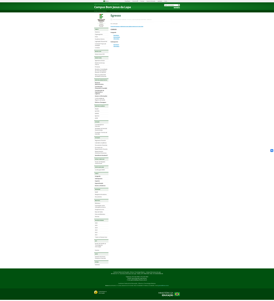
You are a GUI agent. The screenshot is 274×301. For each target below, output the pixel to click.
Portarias (97, 67)
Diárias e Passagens (100, 102)
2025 (96, 225)
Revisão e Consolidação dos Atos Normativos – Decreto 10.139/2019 (101, 70)
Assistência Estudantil (101, 155)
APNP (96, 118)
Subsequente (98, 178)
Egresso (97, 116)
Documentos (98, 197)
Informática (116, 38)
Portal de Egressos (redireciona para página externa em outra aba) (127, 26)
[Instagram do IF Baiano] (179, 8)
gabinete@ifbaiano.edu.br (163, 285)
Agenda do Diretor (100, 60)
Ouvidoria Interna (99, 39)
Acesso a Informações (101, 96)
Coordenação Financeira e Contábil (101, 87)
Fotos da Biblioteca (100, 214)
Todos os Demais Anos (101, 237)
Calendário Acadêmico (101, 143)
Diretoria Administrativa (99, 83)
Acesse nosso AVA (100, 54)
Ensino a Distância (100, 185)
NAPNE (97, 113)
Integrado (97, 176)
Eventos (97, 250)
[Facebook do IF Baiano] (174, 8)
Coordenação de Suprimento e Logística (99, 92)
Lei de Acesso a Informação (102, 292)
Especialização (99, 183)
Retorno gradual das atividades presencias (100, 75)
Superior (97, 181)
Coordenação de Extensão (99, 125)
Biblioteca (97, 203)
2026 (96, 223)
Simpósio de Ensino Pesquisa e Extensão (100, 257)
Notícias (97, 216)
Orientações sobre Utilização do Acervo (100, 206)
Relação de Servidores (101, 194)
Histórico (97, 32)
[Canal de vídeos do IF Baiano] (177, 8)
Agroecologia (116, 37)
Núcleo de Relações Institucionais (100, 162)
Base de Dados (99, 212)
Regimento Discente (100, 140)
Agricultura (116, 35)
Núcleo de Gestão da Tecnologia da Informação (100, 245)
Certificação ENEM (100, 170)
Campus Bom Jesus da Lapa (112, 7)
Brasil (107, 1)
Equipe (97, 109)
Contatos (97, 47)
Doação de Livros (99, 209)
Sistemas (97, 264)
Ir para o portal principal (100, 11)
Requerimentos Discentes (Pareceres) (100, 152)
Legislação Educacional (101, 41)
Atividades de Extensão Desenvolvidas (101, 129)
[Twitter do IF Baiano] (176, 8)
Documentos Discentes (101, 145)
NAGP (96, 192)
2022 (96, 232)
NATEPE (97, 111)
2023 (96, 230)
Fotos (96, 36)
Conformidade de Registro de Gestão (100, 99)
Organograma (99, 34)
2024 (96, 228)
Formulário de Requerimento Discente (101, 148)
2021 (96, 235)
